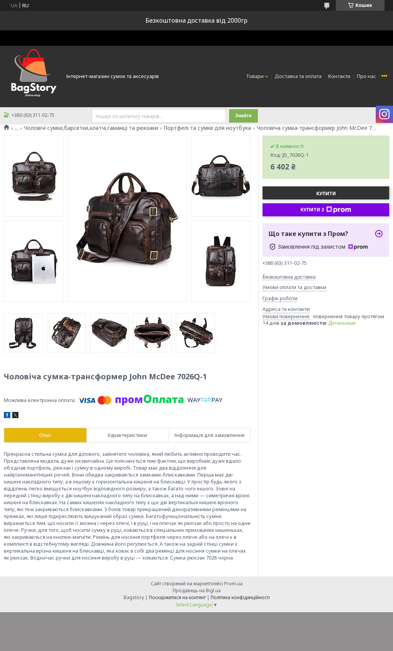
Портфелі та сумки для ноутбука (207, 128)
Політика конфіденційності (240, 597)
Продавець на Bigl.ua (197, 590)
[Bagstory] (32, 75)
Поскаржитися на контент (177, 597)
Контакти (339, 76)
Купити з (312, 209)
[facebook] (7, 416)
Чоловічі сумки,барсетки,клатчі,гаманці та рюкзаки (91, 128)
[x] (15, 416)
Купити (326, 193)
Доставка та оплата (298, 76)
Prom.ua (233, 583)
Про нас (366, 76)
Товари (255, 76)
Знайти (243, 115)
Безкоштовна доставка (289, 277)
